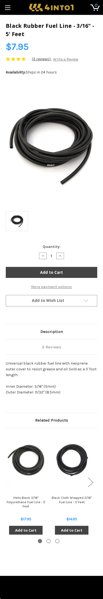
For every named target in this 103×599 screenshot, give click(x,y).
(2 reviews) (42, 59)
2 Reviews (51, 346)
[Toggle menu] (7, 7)
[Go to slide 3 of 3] (57, 541)
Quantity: (52, 246)
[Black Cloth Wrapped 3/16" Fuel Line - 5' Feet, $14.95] (71, 460)
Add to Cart (26, 530)
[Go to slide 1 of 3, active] (40, 541)
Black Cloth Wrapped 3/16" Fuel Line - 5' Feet (72, 500)
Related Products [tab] (51, 420)
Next (90, 482)
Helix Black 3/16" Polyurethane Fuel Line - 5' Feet (26, 502)
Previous (7, 482)
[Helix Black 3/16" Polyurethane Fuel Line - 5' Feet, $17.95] (26, 460)
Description (51, 331)
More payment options (51, 287)
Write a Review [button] (65, 59)
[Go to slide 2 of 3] (48, 541)
